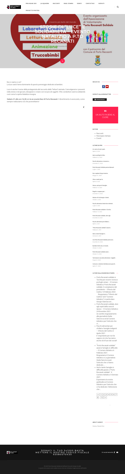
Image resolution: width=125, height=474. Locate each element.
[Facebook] (94, 415)
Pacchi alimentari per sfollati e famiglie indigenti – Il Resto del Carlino (106, 328)
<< (98, 394)
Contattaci (90, 3)
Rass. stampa (68, 3)
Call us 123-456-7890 (101, 405)
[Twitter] (96, 415)
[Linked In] (99, 415)
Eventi (79, 3)
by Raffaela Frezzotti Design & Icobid (71, 466)
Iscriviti (101, 3)
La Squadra (44, 3)
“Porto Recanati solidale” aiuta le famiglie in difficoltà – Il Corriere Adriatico (106, 347)
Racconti (56, 3)
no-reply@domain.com (101, 407)
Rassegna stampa (103, 136)
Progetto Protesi (32, 10)
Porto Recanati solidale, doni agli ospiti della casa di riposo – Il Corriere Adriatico (107, 306)
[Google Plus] (102, 415)
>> (105, 397)
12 (102, 397)
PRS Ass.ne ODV (31, 3)
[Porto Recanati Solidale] (13, 7)
